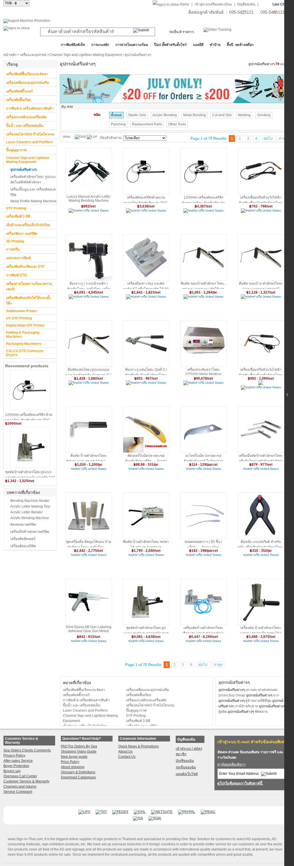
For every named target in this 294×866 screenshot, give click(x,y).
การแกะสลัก (100, 45)
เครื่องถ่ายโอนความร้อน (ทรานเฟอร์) (29, 286)
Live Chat (280, 4)
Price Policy (70, 762)
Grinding (263, 115)
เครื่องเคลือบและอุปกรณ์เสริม (27, 83)
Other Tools (177, 124)
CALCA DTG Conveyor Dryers (24, 353)
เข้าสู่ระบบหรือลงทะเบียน (213, 4)
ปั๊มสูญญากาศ (16, 150)
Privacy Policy (14, 756)
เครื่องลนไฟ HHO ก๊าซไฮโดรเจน (30, 134)
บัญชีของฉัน (246, 4)
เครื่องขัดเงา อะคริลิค (21, 234)
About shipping (72, 767)
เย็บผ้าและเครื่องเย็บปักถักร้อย (28, 225)
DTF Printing (16, 208)
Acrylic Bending (164, 115)
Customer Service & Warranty (26, 781)
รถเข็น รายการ (181, 32)
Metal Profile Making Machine (33, 201)
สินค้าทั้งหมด (17, 44)
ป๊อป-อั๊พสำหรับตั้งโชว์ (170, 45)
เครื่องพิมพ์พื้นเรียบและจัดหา (27, 74)
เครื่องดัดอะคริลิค (23, 546)
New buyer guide (74, 757)
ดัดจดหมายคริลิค (23, 525)
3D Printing (15, 241)
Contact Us (127, 757)
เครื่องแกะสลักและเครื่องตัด (26, 117)
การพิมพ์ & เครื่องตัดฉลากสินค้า (29, 108)
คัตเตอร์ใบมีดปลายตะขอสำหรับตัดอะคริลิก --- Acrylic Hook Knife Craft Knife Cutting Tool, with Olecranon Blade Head (146, 457)
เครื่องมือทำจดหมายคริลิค (29, 532)
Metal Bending (194, 115)
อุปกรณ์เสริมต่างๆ (23, 170)
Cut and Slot (221, 115)
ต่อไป (269, 138)
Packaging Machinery (23, 344)
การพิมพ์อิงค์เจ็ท (73, 45)
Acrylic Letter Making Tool (30, 506)
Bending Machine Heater (29, 501)
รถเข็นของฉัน (186, 767)
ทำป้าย (215, 45)
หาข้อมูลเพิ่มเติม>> (231, 764)
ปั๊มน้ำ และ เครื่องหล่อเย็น (24, 126)
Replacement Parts (147, 124)
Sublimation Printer (21, 311)
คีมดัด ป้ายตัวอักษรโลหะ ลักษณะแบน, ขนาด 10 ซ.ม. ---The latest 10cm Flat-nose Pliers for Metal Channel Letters (88, 457)
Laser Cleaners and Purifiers (29, 142)
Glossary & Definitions (78, 772)
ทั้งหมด (116, 115)
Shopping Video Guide (78, 752)
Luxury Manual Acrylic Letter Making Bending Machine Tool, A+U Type (89, 199)
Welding (244, 115)
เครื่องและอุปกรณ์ (33, 55)
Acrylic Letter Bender (26, 512)
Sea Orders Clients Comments (27, 750)
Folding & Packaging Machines (22, 335)
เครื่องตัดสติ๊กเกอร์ (19, 91)
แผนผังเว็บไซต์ (187, 774)
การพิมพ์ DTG (16, 275)
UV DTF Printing (19, 318)
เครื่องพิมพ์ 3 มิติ (18, 216)
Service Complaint (17, 792)
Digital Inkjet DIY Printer (25, 325)
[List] (92, 137)
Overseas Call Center (20, 776)
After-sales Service (18, 761)
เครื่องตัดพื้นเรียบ (18, 100)
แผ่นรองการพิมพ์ (18, 258)
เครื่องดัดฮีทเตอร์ (22, 539)
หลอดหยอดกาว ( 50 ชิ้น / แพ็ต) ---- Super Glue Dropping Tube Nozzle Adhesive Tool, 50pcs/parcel (203, 543)
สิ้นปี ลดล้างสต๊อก (240, 45)
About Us (125, 752)
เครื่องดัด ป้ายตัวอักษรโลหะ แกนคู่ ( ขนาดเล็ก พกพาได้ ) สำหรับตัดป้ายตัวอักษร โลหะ (261, 629)
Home (184, 4)
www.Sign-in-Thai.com (25, 839)
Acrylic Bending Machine (29, 518)
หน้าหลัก (9, 55)
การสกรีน (13, 249)
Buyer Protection (16, 766)
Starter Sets (137, 115)
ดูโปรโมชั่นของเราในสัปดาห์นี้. (240, 783)
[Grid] (80, 137)
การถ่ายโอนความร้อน (131, 45)
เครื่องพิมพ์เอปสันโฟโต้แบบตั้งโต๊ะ (28, 300)
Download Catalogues (78, 777)
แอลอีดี (198, 45)
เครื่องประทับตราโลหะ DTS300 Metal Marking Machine (203, 371)
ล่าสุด (283, 138)
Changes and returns (19, 787)
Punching (118, 124)
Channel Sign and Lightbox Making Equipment (85, 55)
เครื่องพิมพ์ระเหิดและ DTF (25, 267)
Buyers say (12, 771)
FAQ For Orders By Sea (79, 746)
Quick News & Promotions (138, 746)
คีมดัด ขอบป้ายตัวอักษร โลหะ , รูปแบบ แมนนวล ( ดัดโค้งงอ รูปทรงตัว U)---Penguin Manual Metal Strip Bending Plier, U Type (203, 285)
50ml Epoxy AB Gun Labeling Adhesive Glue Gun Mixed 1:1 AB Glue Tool (88, 629)
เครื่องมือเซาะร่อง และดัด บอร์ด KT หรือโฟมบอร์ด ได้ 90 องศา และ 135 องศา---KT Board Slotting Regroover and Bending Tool (146, 285)
